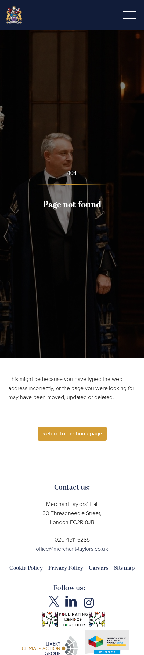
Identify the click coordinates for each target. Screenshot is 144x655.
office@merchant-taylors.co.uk (72, 548)
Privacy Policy (65, 568)
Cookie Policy (26, 568)
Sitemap (124, 568)
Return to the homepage (72, 433)
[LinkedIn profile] (71, 601)
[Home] (14, 14)
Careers (98, 568)
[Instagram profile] (88, 602)
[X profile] (54, 601)
